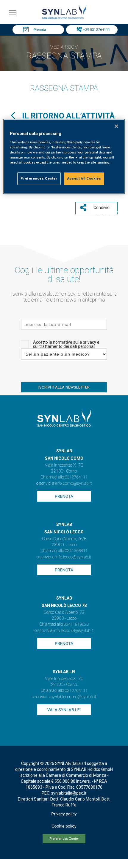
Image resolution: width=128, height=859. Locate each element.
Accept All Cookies (84, 178)
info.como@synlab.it (73, 483)
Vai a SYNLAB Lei (64, 710)
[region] (64, 156)
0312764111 (76, 477)
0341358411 (76, 551)
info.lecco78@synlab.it (73, 630)
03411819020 (76, 624)
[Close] (116, 126)
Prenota (40, 30)
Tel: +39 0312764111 (93, 30)
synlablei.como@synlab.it (73, 697)
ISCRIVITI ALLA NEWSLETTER (64, 387)
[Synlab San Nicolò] (64, 19)
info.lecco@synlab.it (73, 557)
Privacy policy (64, 814)
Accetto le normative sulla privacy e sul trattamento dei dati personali (66, 344)
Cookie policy (63, 826)
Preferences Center (64, 839)
